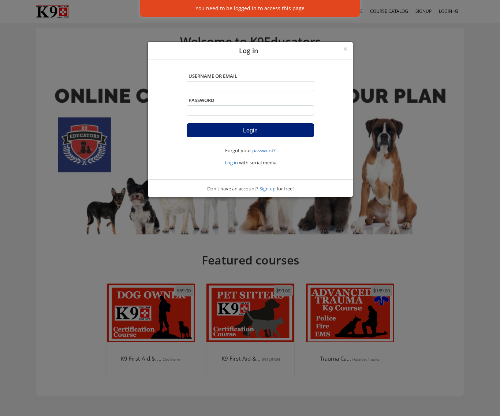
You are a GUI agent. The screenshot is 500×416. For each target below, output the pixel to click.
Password (201, 100)
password (262, 150)
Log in (231, 162)
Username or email (213, 76)
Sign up (268, 188)
